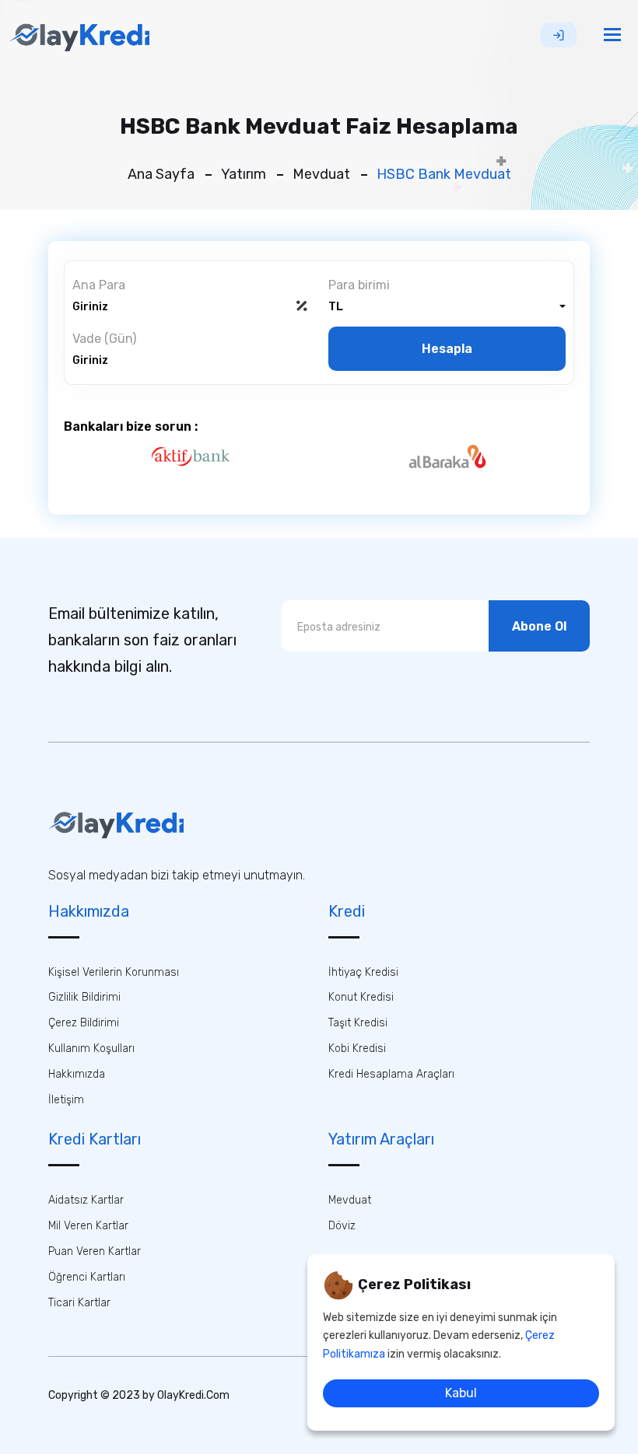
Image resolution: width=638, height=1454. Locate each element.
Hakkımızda (76, 1074)
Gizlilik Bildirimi (84, 997)
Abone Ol (539, 626)
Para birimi (359, 285)
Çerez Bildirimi (83, 1022)
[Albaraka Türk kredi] (448, 456)
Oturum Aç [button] (559, 35)
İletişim (66, 1099)
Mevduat (321, 174)
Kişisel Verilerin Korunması (113, 972)
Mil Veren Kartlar (88, 1225)
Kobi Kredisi (357, 1048)
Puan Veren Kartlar (94, 1251)
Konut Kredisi (361, 997)
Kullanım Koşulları (91, 1048)
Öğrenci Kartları (86, 1277)
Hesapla (447, 348)
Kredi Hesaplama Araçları (391, 1074)
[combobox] (447, 306)
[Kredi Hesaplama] (116, 824)
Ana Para (98, 285)
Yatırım (243, 174)
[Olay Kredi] (79, 34)
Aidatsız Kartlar (86, 1200)
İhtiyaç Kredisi (363, 972)
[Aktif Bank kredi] (190, 456)
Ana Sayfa (161, 174)
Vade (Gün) (104, 339)
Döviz (342, 1225)
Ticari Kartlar (79, 1302)
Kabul (461, 1393)
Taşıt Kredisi (357, 1022)
